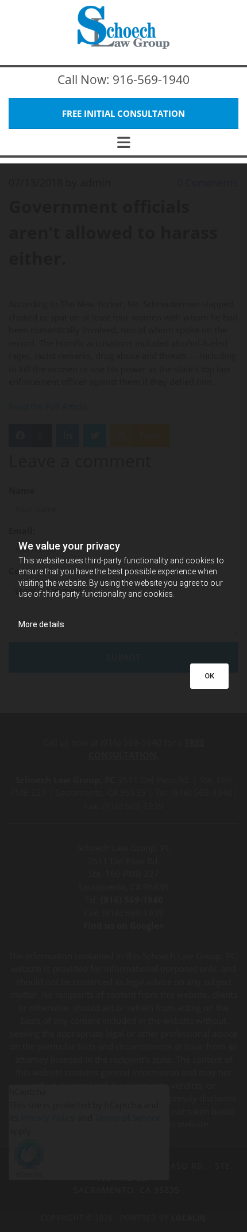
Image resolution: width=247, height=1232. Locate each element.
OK (209, 676)
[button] (123, 113)
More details (41, 624)
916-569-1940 (151, 79)
